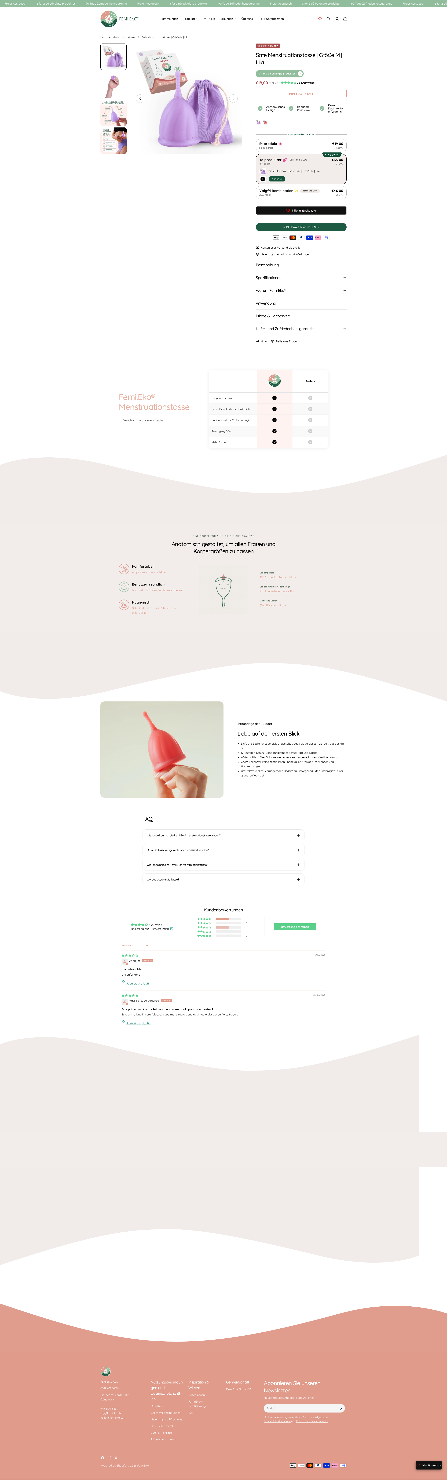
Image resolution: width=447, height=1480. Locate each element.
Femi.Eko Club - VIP (238, 1389)
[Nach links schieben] (140, 98)
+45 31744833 (108, 1408)
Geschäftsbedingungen (166, 1412)
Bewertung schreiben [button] (295, 927)
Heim (103, 37)
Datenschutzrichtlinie (164, 1426)
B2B (190, 1412)
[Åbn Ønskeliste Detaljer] (320, 18)
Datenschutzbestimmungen (312, 1421)
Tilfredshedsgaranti (163, 1439)
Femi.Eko (143, 1465)
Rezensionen (196, 1395)
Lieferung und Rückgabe (166, 1419)
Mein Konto (158, 1406)
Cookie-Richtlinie (161, 1432)
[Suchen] (328, 18)
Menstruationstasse (124, 37)
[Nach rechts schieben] (233, 98)
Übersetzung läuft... (138, 983)
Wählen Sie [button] (277, 178)
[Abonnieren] (341, 1408)
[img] (130, 955)
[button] (289, 82)
